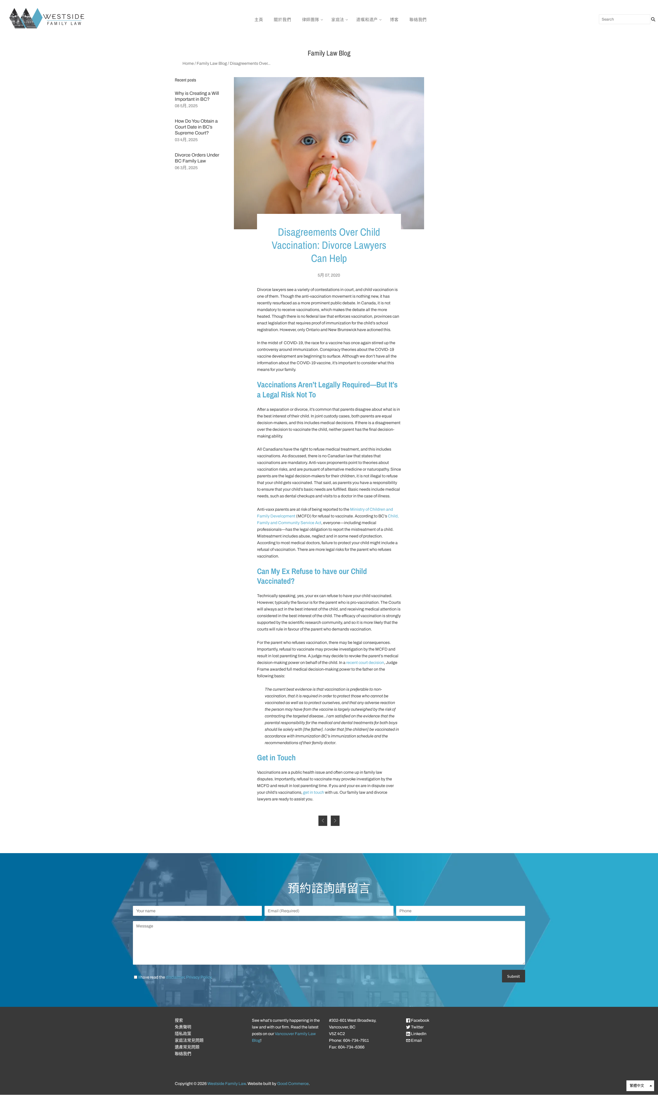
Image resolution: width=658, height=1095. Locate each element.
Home (188, 63)
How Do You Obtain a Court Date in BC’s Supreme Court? (196, 126)
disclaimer (175, 977)
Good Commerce (293, 1083)
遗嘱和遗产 (367, 19)
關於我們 (282, 19)
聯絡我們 (418, 19)
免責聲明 (183, 1027)
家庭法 (337, 19)
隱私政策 (183, 1034)
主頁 (258, 19)
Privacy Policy (198, 977)
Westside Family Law (226, 1083)
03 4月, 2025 (186, 140)
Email (416, 1040)
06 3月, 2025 (186, 168)
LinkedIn (418, 1034)
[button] (640, 1085)
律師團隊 (310, 19)
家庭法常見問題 (189, 1040)
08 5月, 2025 (186, 106)
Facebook (419, 1020)
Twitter (417, 1027)
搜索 (179, 1020)
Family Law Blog (212, 63)
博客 (394, 19)
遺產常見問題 (187, 1047)
